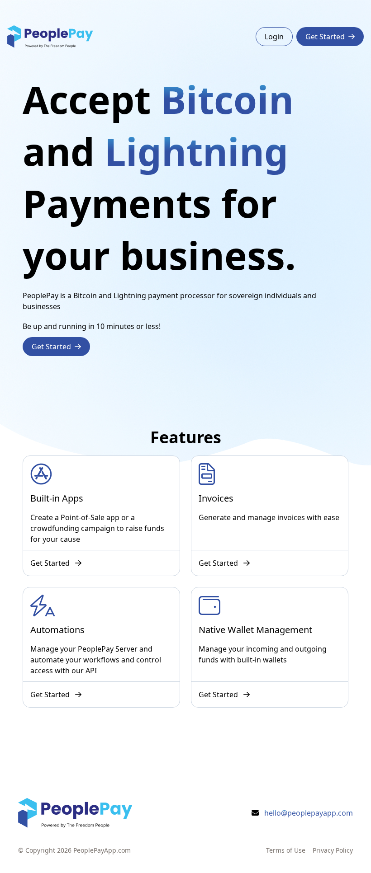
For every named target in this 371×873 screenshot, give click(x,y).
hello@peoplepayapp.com (308, 813)
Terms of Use (285, 850)
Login (274, 37)
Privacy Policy (333, 850)
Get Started (325, 37)
